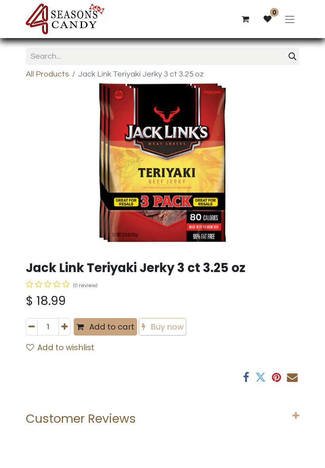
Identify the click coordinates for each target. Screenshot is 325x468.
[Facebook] (246, 377)
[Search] (292, 56)
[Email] (292, 377)
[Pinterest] (276, 377)
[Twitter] (260, 377)
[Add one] (65, 327)
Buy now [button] (166, 326)
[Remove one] (32, 327)
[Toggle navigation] (289, 19)
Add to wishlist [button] (65, 347)
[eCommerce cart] (245, 19)
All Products (47, 74)
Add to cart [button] (110, 326)
